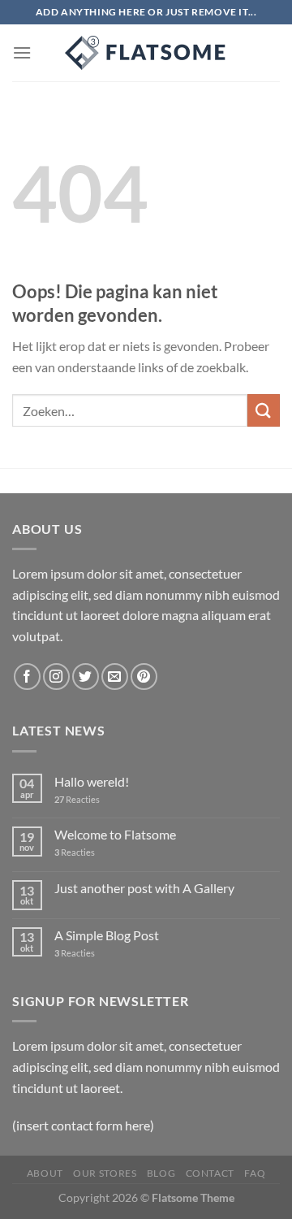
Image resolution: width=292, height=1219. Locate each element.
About (45, 1173)
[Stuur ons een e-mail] (114, 676)
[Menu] (22, 52)
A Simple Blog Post (106, 935)
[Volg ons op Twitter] (85, 676)
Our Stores (104, 1173)
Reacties (77, 799)
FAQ (254, 1173)
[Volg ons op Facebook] (27, 676)
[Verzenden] (263, 410)
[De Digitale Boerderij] (146, 53)
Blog (161, 1173)
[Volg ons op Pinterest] (144, 676)
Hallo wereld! (91, 781)
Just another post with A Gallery (144, 888)
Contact (210, 1173)
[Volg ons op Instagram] (56, 676)
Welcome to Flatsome (115, 834)
